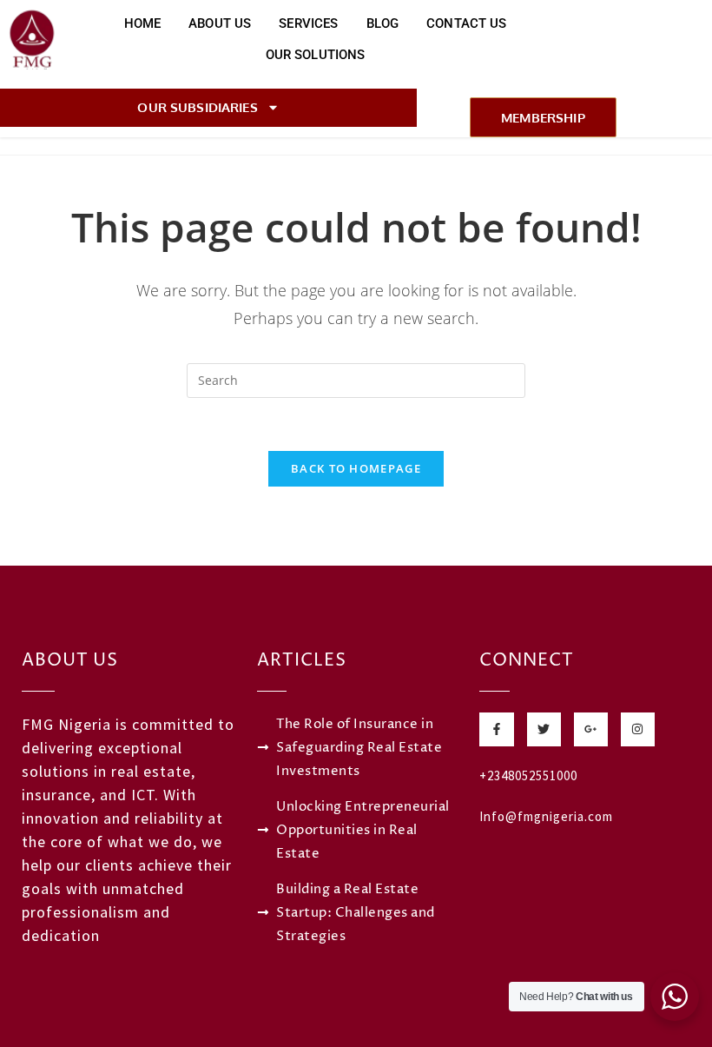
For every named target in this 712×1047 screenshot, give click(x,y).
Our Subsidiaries (197, 107)
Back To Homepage (356, 468)
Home (143, 23)
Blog (382, 23)
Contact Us (466, 23)
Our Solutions (316, 55)
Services (308, 23)
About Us (219, 23)
